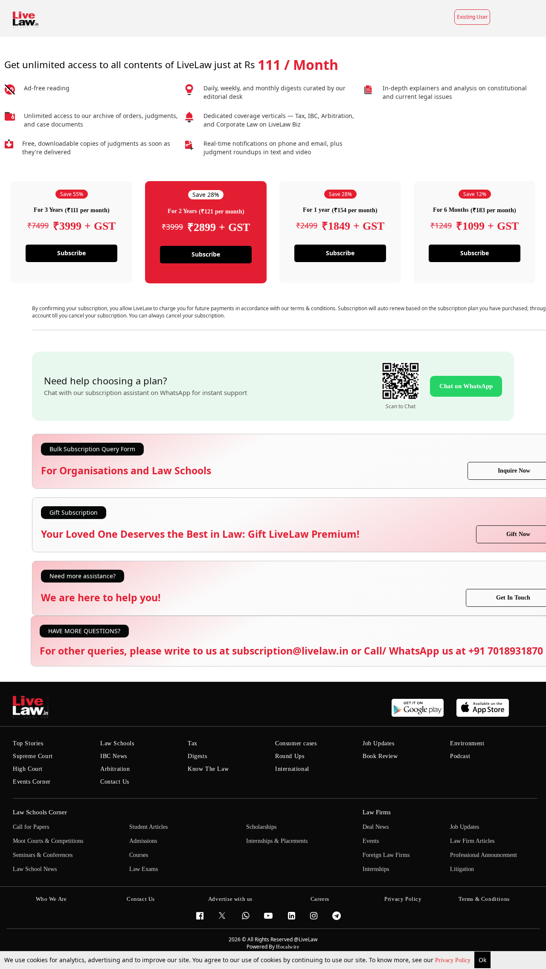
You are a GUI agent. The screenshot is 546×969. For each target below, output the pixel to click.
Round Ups (289, 756)
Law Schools (117, 743)
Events (371, 841)
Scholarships (261, 827)
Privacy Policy (453, 960)
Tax (192, 743)
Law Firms (377, 812)
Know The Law (208, 769)
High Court (28, 769)
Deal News (376, 827)
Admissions (143, 841)
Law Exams (143, 869)
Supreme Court (33, 756)
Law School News (35, 869)
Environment (467, 743)
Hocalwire (287, 947)
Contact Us (114, 782)
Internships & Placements (277, 841)
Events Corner (32, 782)
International (292, 769)
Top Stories (28, 743)
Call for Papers (31, 827)
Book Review (380, 756)
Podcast (460, 756)
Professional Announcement (483, 855)
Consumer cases (296, 743)
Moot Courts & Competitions (48, 841)
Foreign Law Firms (386, 855)
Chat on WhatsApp (466, 386)
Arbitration (115, 769)
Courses (138, 855)
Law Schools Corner (40, 812)
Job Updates (379, 743)
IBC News (113, 756)
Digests (197, 756)
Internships (376, 869)
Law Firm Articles (472, 841)
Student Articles (148, 827)
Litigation (462, 869)
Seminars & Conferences (43, 855)
